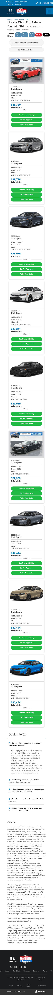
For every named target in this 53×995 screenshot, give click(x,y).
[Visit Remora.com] (40, 992)
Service (36, 971)
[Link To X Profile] (16, 967)
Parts (45, 971)
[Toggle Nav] (49, 11)
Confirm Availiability (26, 115)
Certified (16, 971)
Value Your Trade (26, 125)
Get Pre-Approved (26, 120)
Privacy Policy (28, 986)
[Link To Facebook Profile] (11, 967)
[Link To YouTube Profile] (20, 967)
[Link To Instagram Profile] (25, 967)
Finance (26, 971)
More (25, 110)
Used (7, 971)
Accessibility (41, 985)
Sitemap (19, 985)
